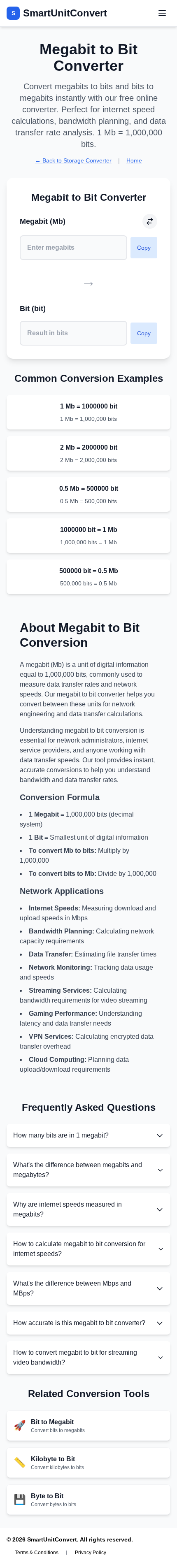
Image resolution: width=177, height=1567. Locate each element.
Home (134, 160)
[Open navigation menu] (162, 13)
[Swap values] (149, 221)
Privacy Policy (90, 1552)
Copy (144, 247)
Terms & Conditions (36, 1552)
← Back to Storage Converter (73, 160)
